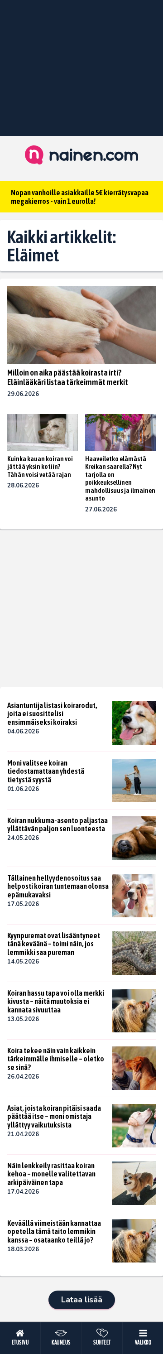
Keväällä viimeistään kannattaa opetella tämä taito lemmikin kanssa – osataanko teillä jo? (54, 1231)
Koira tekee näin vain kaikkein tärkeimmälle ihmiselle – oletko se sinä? (55, 1059)
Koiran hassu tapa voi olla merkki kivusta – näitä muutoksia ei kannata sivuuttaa (55, 1001)
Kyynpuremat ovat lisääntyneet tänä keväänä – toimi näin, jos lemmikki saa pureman (53, 944)
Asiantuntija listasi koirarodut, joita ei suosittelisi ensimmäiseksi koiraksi (52, 714)
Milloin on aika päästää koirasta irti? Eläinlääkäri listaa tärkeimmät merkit (67, 377)
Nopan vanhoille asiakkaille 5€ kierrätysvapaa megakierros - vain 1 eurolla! (80, 197)
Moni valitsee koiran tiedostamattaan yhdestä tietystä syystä (45, 771)
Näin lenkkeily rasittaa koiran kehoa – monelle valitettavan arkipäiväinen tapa (51, 1174)
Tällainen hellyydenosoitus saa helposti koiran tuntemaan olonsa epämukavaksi (58, 886)
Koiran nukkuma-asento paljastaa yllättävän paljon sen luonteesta (57, 825)
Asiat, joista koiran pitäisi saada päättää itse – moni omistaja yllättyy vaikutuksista (54, 1116)
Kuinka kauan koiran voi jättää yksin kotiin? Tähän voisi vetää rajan (40, 466)
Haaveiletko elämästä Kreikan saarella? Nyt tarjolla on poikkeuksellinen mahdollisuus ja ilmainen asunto (120, 478)
